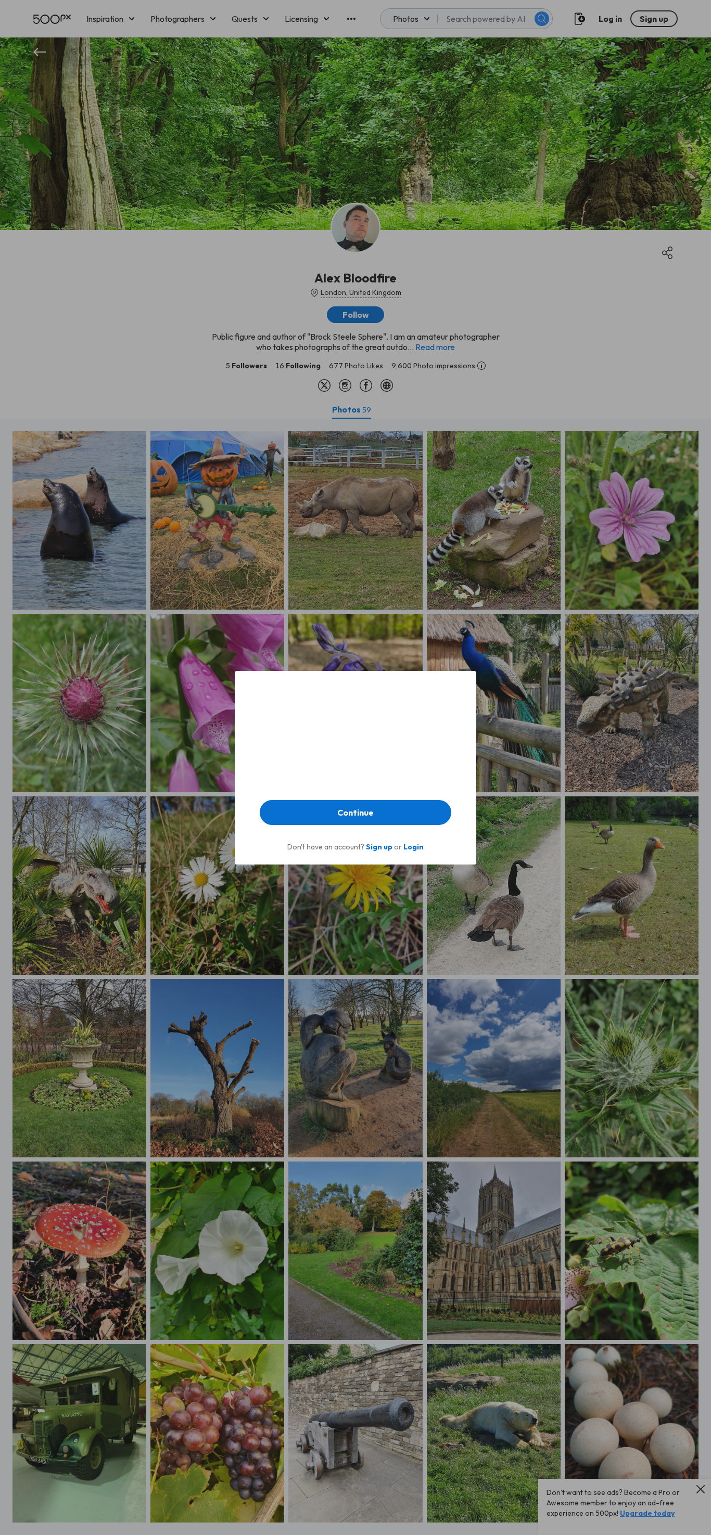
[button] (355, 812)
